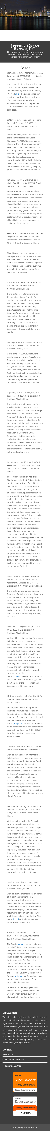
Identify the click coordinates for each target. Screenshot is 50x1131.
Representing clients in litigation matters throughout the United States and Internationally (25, 51)
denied (16, 919)
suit (17, 94)
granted (16, 676)
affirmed (18, 976)
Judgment (17, 723)
